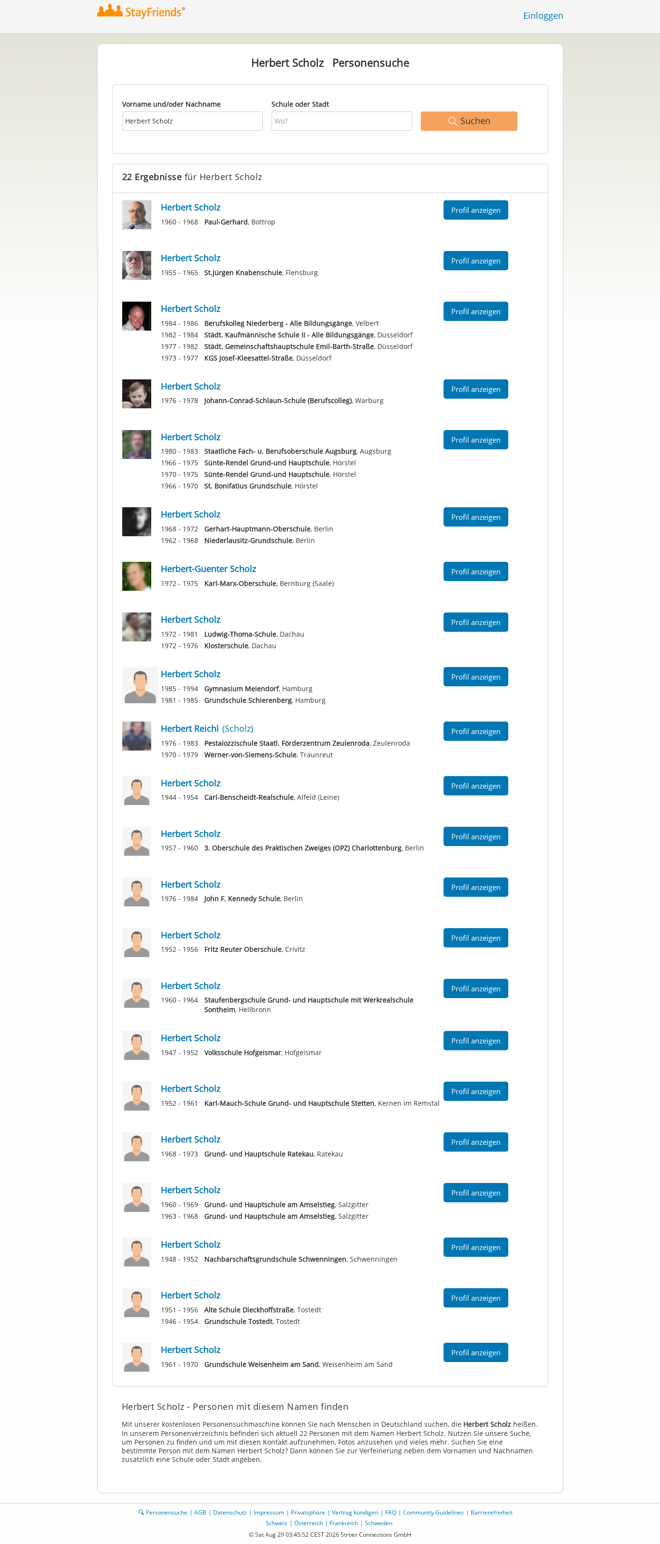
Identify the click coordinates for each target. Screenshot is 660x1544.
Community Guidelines (433, 1512)
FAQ (390, 1512)
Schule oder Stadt (300, 104)
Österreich (308, 1523)
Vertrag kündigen (355, 1512)
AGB (200, 1512)
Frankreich (344, 1523)
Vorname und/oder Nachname (171, 104)
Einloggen (543, 15)
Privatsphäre (308, 1512)
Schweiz (276, 1523)
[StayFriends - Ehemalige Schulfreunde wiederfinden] (143, 12)
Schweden (378, 1523)
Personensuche (166, 1512)
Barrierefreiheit (492, 1512)
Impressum (269, 1512)
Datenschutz (230, 1512)
